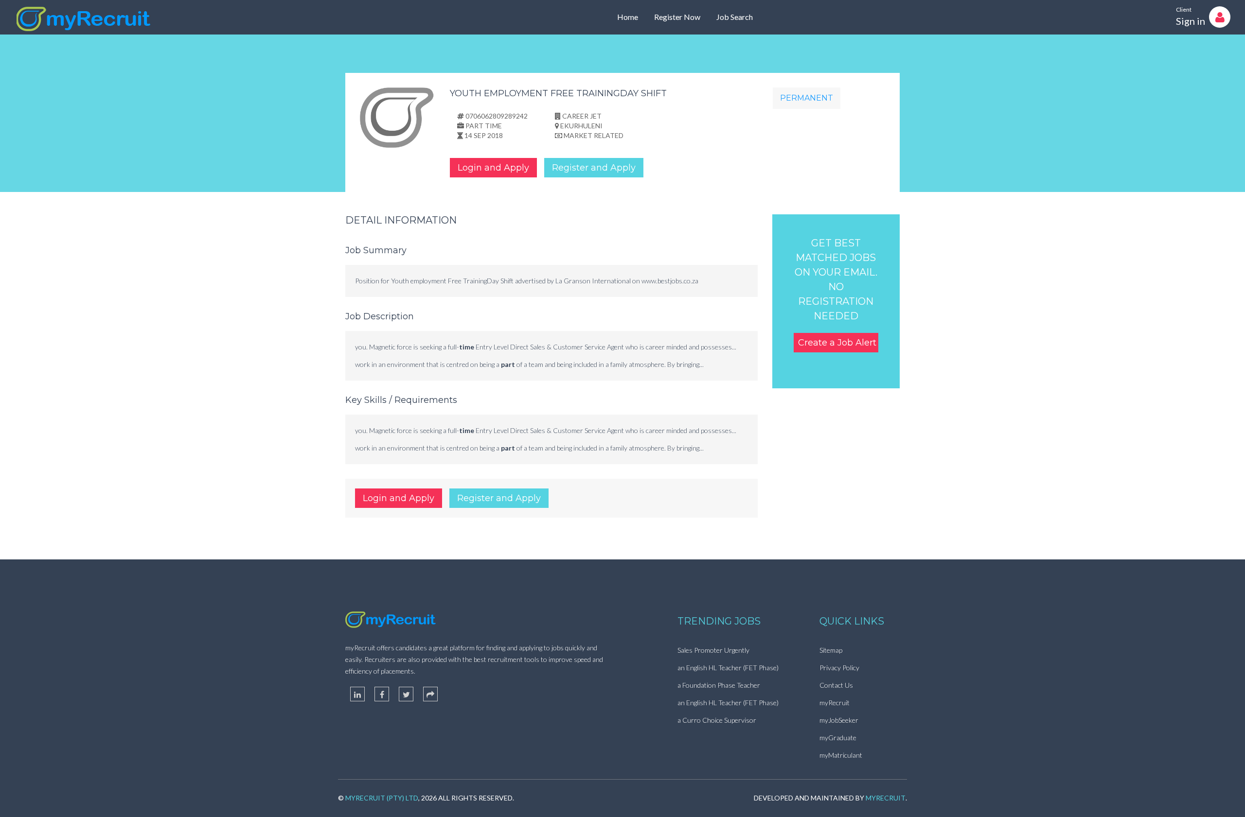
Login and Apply (493, 167)
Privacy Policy (839, 667)
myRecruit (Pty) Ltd (381, 798)
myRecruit (834, 702)
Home (627, 16)
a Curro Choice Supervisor (716, 720)
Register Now (677, 16)
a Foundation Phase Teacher (718, 685)
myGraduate (837, 737)
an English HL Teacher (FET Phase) (728, 667)
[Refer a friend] (430, 694)
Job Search (734, 16)
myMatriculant (840, 755)
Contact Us (836, 685)
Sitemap (830, 650)
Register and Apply (594, 167)
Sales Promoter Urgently (713, 650)
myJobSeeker (838, 720)
